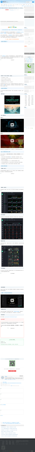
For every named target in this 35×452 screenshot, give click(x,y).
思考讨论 (26, 105)
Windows (15, 9)
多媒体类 (10, 9)
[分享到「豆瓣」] (13, 27)
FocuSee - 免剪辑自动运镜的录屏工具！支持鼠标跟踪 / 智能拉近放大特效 (9, 428)
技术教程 (32, 99)
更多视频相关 (9, 344)
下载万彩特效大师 (3, 344)
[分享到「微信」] (9, 27)
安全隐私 (26, 101)
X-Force (6, 376)
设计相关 (13, 344)
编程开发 (29, 99)
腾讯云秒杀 (28, 60)
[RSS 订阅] (28, 128)
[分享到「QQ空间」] (12, 27)
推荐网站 (26, 100)
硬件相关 (32, 100)
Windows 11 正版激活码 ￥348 (29, 58)
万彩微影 (5, 33)
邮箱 (14, 379)
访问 (4, 341)
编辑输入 (29, 104)
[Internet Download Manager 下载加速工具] (29, 41)
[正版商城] (27, 128)
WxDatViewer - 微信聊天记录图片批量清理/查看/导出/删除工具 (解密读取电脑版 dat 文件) (11, 423)
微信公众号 (11, 379)
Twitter (13, 379)
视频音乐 (12, 9)
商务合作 (29, 44)
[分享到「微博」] (8, 27)
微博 (8, 379)
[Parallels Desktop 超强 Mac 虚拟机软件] (29, 37)
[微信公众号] (32, 128)
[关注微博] (30, 128)
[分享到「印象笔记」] (15, 27)
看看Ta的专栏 (6, 379)
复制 (11, 385)
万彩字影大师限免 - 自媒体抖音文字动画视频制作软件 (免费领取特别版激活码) (9, 434)
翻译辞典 (32, 104)
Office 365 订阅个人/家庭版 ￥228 (29, 59)
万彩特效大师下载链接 (16, 311)
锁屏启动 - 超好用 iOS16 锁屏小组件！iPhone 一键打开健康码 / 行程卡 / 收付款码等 (11, 422)
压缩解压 (29, 105)
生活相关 (29, 101)
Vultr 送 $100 (31, 60)
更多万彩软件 (16, 344)
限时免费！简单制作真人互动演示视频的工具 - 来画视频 (7, 431)
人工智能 (26, 104)
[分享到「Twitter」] (14, 27)
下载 (13, 26)
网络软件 (26, 95)
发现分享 (26, 99)
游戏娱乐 (29, 95)
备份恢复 (32, 101)
